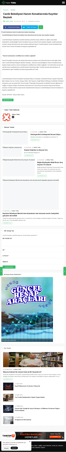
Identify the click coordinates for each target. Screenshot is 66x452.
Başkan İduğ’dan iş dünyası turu (36, 150)
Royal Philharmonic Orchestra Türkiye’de (27, 386)
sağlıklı (40, 445)
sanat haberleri (47, 445)
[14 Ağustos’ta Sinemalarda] (8, 420)
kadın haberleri (36, 447)
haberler (60, 445)
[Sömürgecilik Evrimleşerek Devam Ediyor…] (15, 138)
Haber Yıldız (9, 21)
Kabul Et (14, 448)
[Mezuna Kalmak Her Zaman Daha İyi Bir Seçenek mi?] (33, 359)
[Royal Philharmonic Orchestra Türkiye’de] (8, 386)
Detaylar (6, 448)
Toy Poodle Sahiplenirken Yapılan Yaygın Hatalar (30, 397)
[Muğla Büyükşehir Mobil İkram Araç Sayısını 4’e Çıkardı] (19, 167)
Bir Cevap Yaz (8, 100)
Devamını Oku (35, 140)
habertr (43, 447)
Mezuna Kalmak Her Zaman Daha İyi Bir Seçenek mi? (22, 372)
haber (35, 445)
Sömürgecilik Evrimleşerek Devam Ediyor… (46, 134)
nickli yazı (55, 445)
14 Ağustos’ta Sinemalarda (23, 419)
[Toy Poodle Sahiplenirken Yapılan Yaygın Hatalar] (8, 397)
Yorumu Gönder (9, 267)
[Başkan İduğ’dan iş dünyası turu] (12, 151)
